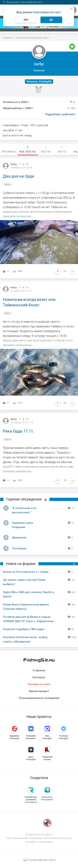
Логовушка (19, 548)
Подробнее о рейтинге (60, 114)
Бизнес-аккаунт (39, 691)
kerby (14, 164)
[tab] (9, 149)
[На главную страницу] (39, 660)
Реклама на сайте (39, 684)
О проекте (39, 670)
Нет (26, 19)
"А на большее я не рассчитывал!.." (24, 510)
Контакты (39, 677)
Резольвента (31, 802)
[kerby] (6, 166)
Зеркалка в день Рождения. (22, 525)
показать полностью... (18, 216)
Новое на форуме (21, 563)
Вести (8, 184)
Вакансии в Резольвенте (47, 798)
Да (51, 19)
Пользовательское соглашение (39, 698)
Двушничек (19, 537)
